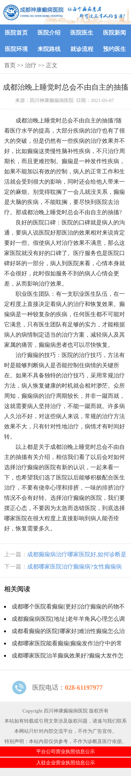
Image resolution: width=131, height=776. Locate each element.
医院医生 (81, 32)
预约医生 (114, 49)
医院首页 (16, 32)
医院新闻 (114, 32)
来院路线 (49, 49)
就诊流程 (81, 49)
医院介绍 (49, 32)
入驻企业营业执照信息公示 (65, 762)
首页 (10, 65)
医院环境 (16, 49)
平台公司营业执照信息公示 (65, 751)
